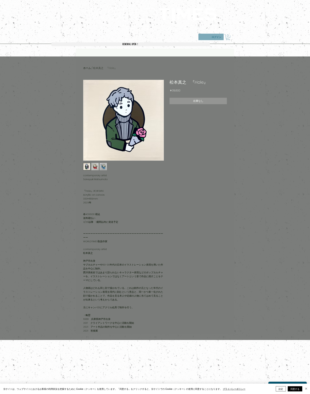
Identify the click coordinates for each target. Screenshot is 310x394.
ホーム (87, 68)
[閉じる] (306, 388)
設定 (281, 388)
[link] (227, 37)
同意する (295, 388)
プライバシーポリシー (234, 388)
